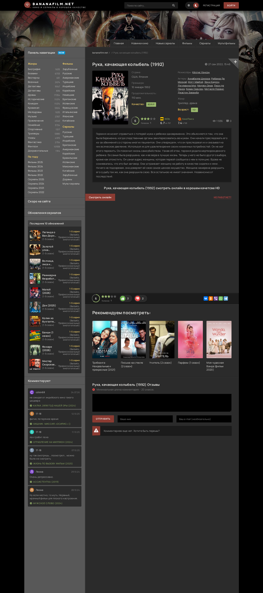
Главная (119, 43)
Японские (68, 116)
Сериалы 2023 (36, 187)
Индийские (69, 86)
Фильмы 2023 (35, 170)
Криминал (33, 107)
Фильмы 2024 (35, 166)
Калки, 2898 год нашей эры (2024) (54, 405)
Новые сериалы (165, 43)
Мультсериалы (71, 183)
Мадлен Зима (205, 85)
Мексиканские (71, 166)
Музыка (32, 116)
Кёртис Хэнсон (201, 72)
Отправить (103, 418)
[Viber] (216, 298)
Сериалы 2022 (36, 192)
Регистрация (211, 5)
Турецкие (68, 82)
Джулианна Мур (187, 85)
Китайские (69, 120)
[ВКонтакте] (206, 298)
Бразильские (70, 157)
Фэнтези (33, 146)
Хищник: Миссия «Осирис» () (52, 423)
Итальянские (70, 112)
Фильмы (187, 43)
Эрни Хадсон (211, 82)
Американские (71, 77)
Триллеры (33, 133)
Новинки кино (139, 43)
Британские (69, 99)
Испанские (69, 103)
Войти (231, 5)
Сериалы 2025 (36, 179)
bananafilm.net (100, 52)
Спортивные (35, 129)
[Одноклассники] (211, 298)
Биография (34, 69)
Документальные (38, 150)
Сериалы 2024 (36, 183)
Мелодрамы (35, 112)
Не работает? (223, 197)
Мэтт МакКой (195, 82)
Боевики (32, 73)
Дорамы (67, 179)
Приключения (35, 120)
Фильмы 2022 (35, 175)
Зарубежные (70, 69)
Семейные (34, 125)
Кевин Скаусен (194, 89)
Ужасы (31, 137)
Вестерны (34, 77)
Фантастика (34, 142)
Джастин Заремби (188, 92)
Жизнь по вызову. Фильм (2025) (53, 463)
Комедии (33, 103)
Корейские (69, 90)
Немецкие (68, 94)
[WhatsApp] (221, 298)
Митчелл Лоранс (214, 89)
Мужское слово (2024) (48, 503)
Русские (67, 73)
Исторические (36, 99)
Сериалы (204, 43)
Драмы (32, 94)
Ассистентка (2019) (46, 481)
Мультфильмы (226, 43)
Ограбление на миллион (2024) (53, 442)
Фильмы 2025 (35, 162)
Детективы (34, 86)
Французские (70, 107)
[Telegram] (226, 298)
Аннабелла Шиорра (199, 78)
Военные (33, 82)
